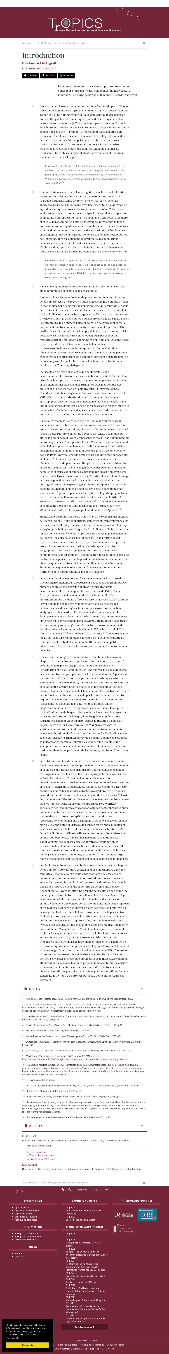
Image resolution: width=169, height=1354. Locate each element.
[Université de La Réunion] (124, 1214)
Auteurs (18, 1253)
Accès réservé (108, 1349)
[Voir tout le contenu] (106, 1189)
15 (93, 537)
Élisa (29, 63)
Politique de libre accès (26, 1219)
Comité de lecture (23, 1213)
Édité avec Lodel (92, 1349)
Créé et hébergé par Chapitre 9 (68, 1349)
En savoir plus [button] (13, 1338)
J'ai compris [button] (27, 1345)
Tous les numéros (84, 1327)
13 (120, 509)
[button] (69, 1189)
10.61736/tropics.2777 (42, 68)
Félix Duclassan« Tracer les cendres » (41, 1153)
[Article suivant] (144, 43)
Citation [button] (49, 75)
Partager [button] (67, 75)
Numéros (81, 1189)
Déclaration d (25, 1239)
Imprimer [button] (31, 75)
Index (95, 1189)
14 (76, 528)
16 (118, 794)
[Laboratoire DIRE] (147, 1214)
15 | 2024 (50, 1158)
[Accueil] (62, 1189)
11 (58, 492)
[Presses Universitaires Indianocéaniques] (124, 1228)
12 (98, 500)
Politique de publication (26, 1233)
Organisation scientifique (27, 1210)
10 (53, 458)
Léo (48, 63)
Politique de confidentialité (28, 1236)
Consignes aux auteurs (26, 1216)
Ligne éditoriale (22, 1207)
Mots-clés (19, 1256)
